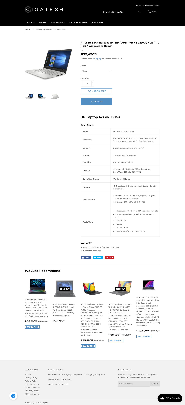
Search (28, 374)
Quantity (85, 78)
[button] (13, 396)
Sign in (139, 5)
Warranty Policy (32, 391)
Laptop (29, 22)
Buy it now (96, 101)
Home (27, 29)
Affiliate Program (32, 394)
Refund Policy (31, 381)
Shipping (97, 59)
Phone (42, 22)
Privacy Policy (31, 378)
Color (83, 65)
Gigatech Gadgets (39, 403)
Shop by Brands (78, 22)
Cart (155, 12)
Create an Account (152, 5)
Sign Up (155, 384)
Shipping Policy (32, 384)
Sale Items (97, 22)
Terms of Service (32, 387)
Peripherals (58, 22)
